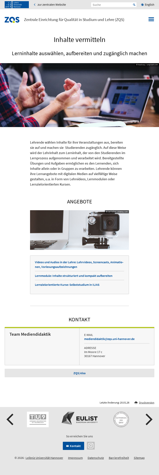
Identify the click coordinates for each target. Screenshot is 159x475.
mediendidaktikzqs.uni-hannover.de (109, 339)
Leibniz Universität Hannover (44, 458)
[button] (10, 419)
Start (134, 4)
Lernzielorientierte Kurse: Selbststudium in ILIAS (67, 285)
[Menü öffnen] (151, 20)
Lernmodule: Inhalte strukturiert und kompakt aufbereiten (73, 276)
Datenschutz (96, 458)
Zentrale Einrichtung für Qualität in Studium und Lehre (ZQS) (74, 19)
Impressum (75, 458)
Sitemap (139, 458)
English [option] (149, 4)
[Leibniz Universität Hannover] (17, 4)
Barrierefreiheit (119, 458)
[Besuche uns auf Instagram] (91, 445)
